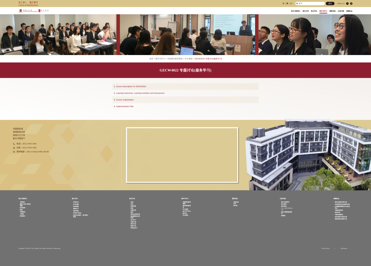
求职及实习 (134, 228)
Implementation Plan (125, 106)
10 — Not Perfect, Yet (287, 209)
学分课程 (188, 59)
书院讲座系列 (339, 210)
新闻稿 (283, 215)
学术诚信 (185, 215)
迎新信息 (133, 206)
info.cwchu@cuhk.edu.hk (38, 152)
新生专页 (306, 11)
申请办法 (76, 202)
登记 (132, 204)
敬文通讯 (284, 204)
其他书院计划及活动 (341, 217)
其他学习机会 (77, 213)
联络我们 (22, 216)
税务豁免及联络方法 (341, 219)
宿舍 (132, 208)
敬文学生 (314, 11)
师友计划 (133, 224)
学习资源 (185, 209)
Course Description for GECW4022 (131, 86)
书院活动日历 (236, 202)
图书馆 (185, 213)
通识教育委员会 (187, 206)
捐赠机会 (349, 11)
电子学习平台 (187, 211)
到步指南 (76, 206)
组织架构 (22, 207)
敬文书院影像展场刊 (286, 212)
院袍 (21, 210)
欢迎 (132, 202)
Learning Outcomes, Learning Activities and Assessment (140, 93)
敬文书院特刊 (285, 202)
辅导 (132, 212)
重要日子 (76, 208)
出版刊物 (341, 11)
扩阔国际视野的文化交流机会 (342, 207)
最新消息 (332, 11)
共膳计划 (133, 210)
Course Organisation (125, 100)
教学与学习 (323, 11)
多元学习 (133, 220)
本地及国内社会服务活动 (342, 204)
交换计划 (133, 222)
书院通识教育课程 (175, 59)
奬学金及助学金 (135, 214)
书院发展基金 (339, 214)
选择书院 (76, 211)
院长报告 (284, 206)
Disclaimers (344, 248)
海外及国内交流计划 (341, 202)
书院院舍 (22, 212)
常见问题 (76, 204)
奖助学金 (337, 212)
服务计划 (133, 226)
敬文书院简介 (295, 11)
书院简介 (22, 202)
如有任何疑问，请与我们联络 (80, 216)
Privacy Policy (326, 248)
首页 (151, 59)
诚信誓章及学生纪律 (135, 217)
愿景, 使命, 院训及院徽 (25, 204)
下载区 (22, 214)
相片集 (235, 205)
